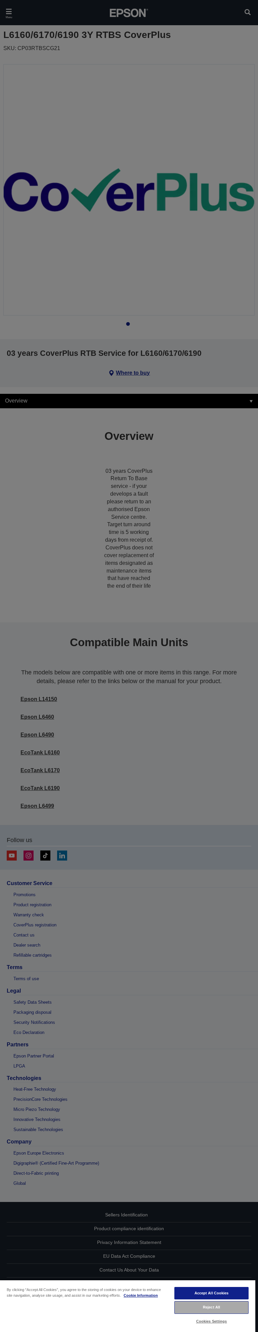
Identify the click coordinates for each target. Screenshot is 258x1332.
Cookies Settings (211, 1321)
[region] (127, 1306)
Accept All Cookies (212, 1293)
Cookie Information (141, 1295)
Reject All (211, 1307)
